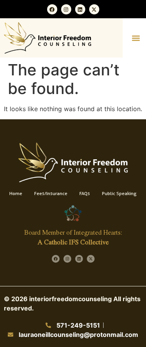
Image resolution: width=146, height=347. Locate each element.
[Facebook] (52, 9)
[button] (135, 37)
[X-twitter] (94, 9)
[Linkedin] (80, 9)
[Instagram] (66, 9)
